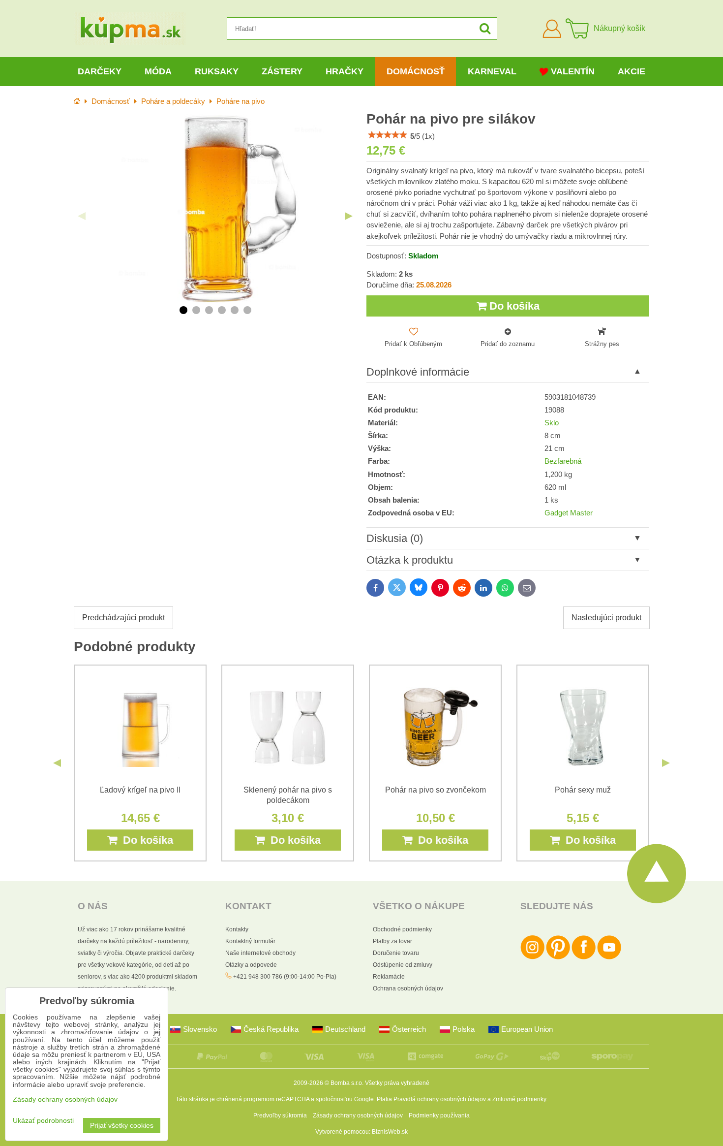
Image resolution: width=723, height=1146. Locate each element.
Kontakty (236, 929)
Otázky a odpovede (251, 964)
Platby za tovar (392, 941)
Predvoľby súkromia (280, 1115)
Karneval (492, 71)
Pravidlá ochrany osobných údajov (439, 1099)
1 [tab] (183, 310)
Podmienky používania (439, 1115)
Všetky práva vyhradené (397, 1083)
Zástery (282, 71)
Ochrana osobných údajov (408, 988)
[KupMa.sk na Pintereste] (558, 957)
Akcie (631, 71)
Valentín (573, 71)
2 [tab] (196, 310)
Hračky (344, 71)
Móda (158, 71)
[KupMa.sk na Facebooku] (584, 957)
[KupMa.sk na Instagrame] (532, 957)
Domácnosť (416, 71)
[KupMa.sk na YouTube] (609, 957)
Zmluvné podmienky (519, 1099)
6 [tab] (247, 310)
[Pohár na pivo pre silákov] (215, 208)
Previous (82, 216)
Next (349, 216)
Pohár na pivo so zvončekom (435, 790)
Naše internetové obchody (260, 953)
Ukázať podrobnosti (43, 1120)
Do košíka (513, 306)
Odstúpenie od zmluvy (402, 964)
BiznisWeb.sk (390, 1131)
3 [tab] (209, 310)
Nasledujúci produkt (606, 617)
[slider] (387, 135)
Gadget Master (568, 513)
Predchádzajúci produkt (123, 617)
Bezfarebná (562, 461)
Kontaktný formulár (250, 941)
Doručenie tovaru (396, 953)
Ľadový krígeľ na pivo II (140, 790)
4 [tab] (222, 310)
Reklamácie (389, 976)
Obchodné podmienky (402, 929)
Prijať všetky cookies (121, 1125)
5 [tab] (235, 310)
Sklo (551, 423)
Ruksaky (217, 71)
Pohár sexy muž (583, 790)
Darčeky (99, 71)
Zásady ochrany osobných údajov (358, 1115)
